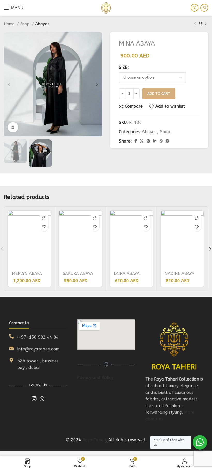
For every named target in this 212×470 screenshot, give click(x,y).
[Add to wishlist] (43, 226)
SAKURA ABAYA (78, 273)
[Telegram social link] (167, 141)
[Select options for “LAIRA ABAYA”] (145, 217)
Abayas (42, 23)
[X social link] (141, 141)
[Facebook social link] (135, 141)
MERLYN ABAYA (27, 273)
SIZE (123, 67)
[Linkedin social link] (155, 141)
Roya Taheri (94, 439)
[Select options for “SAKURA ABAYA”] (94, 217)
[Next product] (205, 23)
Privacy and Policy (95, 377)
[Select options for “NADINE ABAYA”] (196, 217)
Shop (25, 23)
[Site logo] (106, 7)
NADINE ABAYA (179, 273)
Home (10, 23)
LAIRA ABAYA (127, 273)
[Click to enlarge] (13, 127)
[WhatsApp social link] (204, 8)
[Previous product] (195, 23)
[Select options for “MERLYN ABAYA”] (43, 217)
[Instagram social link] (194, 8)
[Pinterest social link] (148, 141)
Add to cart (158, 93)
